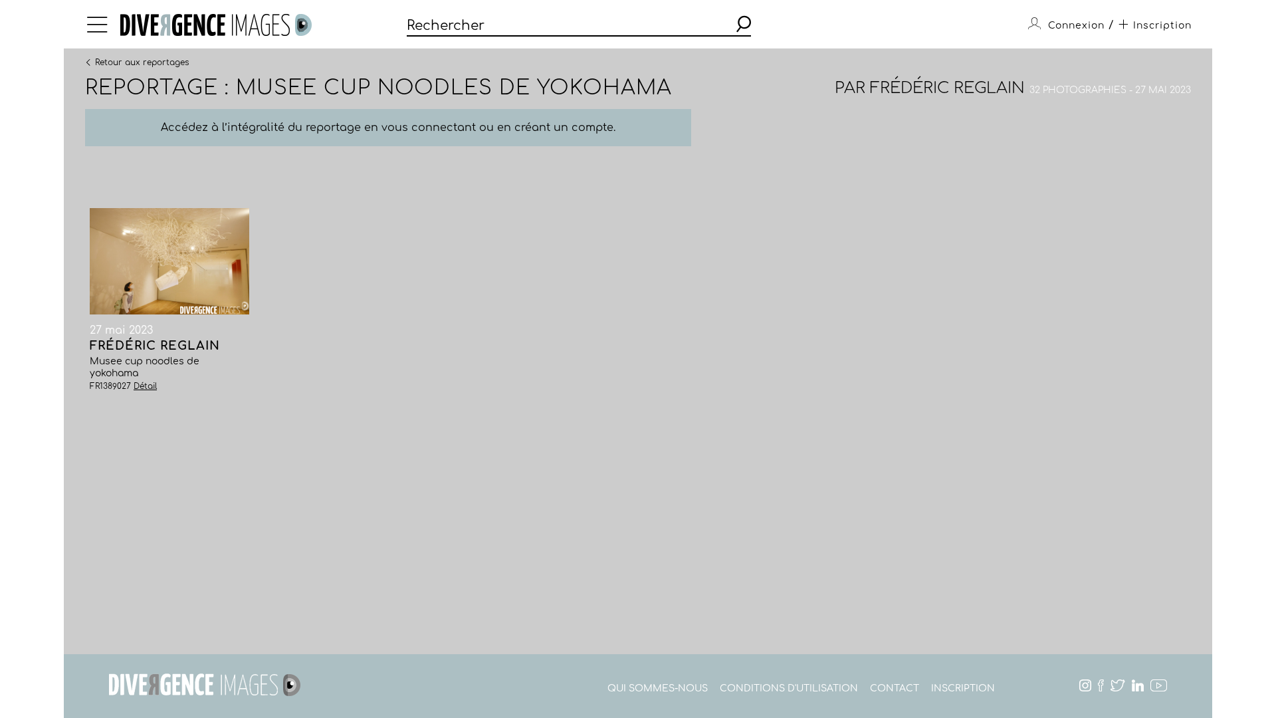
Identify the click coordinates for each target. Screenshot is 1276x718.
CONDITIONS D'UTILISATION (789, 688)
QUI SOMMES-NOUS (657, 688)
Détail (145, 386)
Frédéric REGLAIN (947, 88)
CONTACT (894, 688)
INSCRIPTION (963, 688)
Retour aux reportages (142, 62)
